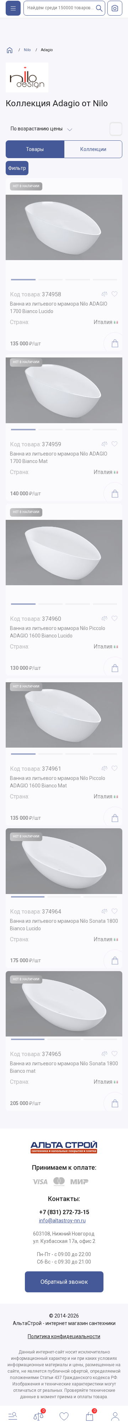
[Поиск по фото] (114, 8)
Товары (35, 149)
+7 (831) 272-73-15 (64, 1212)
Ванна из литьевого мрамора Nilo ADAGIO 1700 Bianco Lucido (58, 307)
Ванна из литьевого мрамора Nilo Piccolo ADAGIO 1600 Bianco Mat (57, 781)
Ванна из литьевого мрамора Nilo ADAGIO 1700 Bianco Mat (58, 457)
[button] (23, 279)
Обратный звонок (64, 1281)
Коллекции (93, 149)
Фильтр (17, 168)
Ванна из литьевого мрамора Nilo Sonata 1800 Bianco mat (64, 1067)
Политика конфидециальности (64, 1336)
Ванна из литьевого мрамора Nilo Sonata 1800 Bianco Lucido (64, 924)
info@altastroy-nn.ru (62, 1220)
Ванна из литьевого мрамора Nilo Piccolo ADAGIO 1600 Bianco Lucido (57, 632)
